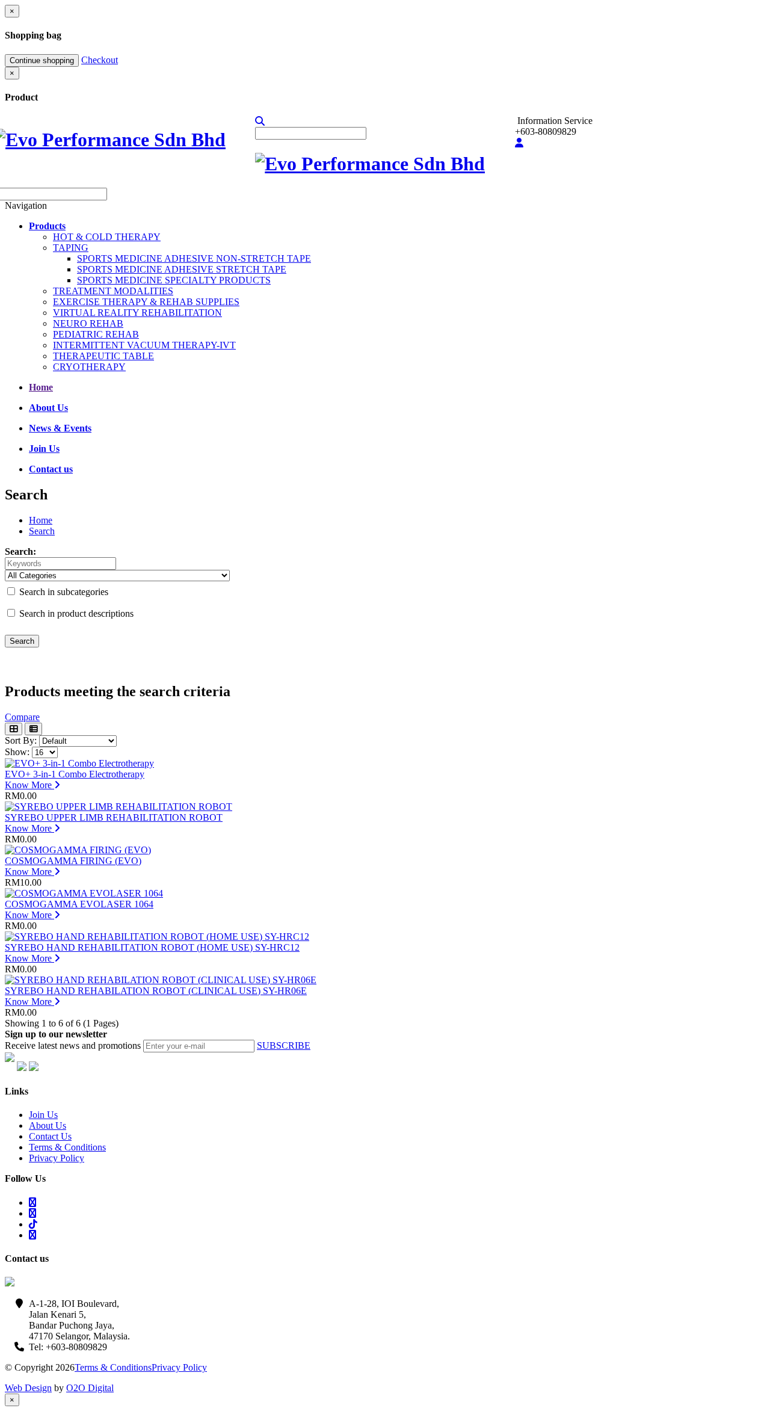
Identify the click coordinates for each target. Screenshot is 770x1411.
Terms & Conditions (67, 1147)
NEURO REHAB (88, 323)
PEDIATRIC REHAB (96, 334)
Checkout (99, 60)
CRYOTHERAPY (89, 367)
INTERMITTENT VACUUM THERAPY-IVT (144, 345)
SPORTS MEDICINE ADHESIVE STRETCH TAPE (181, 269)
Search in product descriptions (75, 613)
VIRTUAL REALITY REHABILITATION (137, 312)
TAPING (70, 247)
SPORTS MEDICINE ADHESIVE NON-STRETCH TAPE (194, 258)
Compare (22, 717)
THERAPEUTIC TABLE (103, 356)
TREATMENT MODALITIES (113, 291)
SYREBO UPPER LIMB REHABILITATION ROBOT (114, 817)
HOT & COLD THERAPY (107, 237)
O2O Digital (90, 1388)
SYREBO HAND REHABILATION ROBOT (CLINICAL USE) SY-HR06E (156, 991)
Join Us (43, 1115)
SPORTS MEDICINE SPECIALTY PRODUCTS (174, 280)
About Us (47, 1125)
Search (42, 531)
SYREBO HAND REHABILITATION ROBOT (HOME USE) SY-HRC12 (152, 947)
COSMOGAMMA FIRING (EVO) (73, 861)
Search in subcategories (62, 592)
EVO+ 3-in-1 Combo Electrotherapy (74, 774)
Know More (29, 785)
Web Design (28, 1388)
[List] (33, 729)
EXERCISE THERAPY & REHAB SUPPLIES (146, 302)
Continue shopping (42, 60)
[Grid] (13, 729)
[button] (260, 121)
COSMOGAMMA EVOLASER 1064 (79, 904)
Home (40, 520)
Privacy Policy (56, 1158)
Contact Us (50, 1136)
